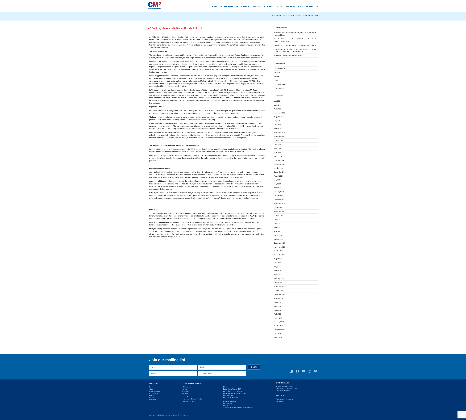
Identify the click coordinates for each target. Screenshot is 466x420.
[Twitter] (315, 371)
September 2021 (279, 255)
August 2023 (278, 176)
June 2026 (277, 105)
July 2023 (277, 180)
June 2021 (277, 263)
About (151, 389)
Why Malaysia (153, 393)
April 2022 (277, 231)
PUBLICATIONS (279, 84)
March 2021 (278, 274)
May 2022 (277, 227)
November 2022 (279, 203)
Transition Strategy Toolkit (284, 386)
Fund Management (229, 401)
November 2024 (279, 132)
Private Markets (187, 397)
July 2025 (277, 121)
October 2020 (278, 290)
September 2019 (279, 330)
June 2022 (277, 223)
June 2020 (277, 306)
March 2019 (278, 338)
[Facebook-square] (297, 371)
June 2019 (277, 334)
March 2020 (278, 318)
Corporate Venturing (188, 401)
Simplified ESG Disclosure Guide (286, 389)
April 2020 (277, 314)
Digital (225, 387)
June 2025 (277, 125)
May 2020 (277, 310)
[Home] (272, 15)
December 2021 (279, 243)
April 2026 (277, 109)
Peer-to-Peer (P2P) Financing (232, 391)
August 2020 (278, 298)
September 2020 (279, 294)
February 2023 (279, 192)
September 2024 (279, 136)
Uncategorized (279, 88)
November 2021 (279, 247)
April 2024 (277, 152)
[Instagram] (309, 371)
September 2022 (279, 211)
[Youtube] (303, 371)
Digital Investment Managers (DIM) (234, 393)
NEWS (276, 80)
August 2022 (278, 215)
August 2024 (278, 140)
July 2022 (277, 219)
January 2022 (278, 239)
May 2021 (277, 267)
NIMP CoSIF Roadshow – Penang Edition (288, 55)
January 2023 (278, 196)
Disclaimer (152, 400)
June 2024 (277, 144)
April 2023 (277, 188)
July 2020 (277, 302)
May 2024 (277, 148)
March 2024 (278, 156)
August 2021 (278, 259)
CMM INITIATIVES (282, 383)
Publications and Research (285, 399)
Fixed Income (186, 391)
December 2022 (279, 200)
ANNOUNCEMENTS (280, 68)
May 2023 (277, 184)
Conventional (227, 403)
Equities (184, 389)
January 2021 (278, 282)
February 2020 (279, 322)
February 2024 (279, 160)
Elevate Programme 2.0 (283, 391)
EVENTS (277, 72)
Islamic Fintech (228, 395)
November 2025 (279, 113)
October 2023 (278, 168)
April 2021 (277, 271)
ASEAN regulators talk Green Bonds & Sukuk (303, 15)
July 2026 (277, 101)
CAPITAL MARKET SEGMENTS (192, 383)
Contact (151, 397)
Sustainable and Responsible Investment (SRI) (238, 407)
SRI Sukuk (185, 393)
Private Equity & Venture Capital (192, 399)
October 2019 (278, 326)
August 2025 (278, 117)
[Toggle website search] (318, 6)
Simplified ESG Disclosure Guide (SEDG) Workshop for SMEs (295, 45)
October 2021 (278, 251)
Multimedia (279, 401)
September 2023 (279, 172)
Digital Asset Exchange (230, 397)
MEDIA (276, 76)
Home (151, 387)
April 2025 (277, 129)
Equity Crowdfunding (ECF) (232, 389)
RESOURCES (280, 395)
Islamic (225, 405)
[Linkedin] (291, 371)
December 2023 (279, 164)
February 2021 (279, 278)
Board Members (154, 391)
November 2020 (279, 286)
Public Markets (186, 387)
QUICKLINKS (153, 383)
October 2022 (278, 207)
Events (151, 395)
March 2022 (278, 235)
